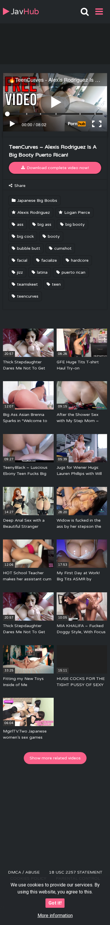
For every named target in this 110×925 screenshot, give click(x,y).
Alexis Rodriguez (33, 212)
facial (21, 260)
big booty (74, 224)
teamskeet (27, 284)
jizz (19, 272)
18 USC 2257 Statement (75, 872)
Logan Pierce (76, 212)
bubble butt (28, 248)
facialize (48, 260)
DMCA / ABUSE (24, 872)
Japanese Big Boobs (36, 200)
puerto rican (72, 272)
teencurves (27, 296)
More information (55, 915)
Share (19, 185)
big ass (43, 224)
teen (56, 284)
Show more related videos (55, 758)
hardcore (79, 260)
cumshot (62, 248)
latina (42, 272)
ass (19, 224)
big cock (25, 236)
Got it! (55, 903)
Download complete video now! (57, 167)
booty (53, 236)
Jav (25, 12)
